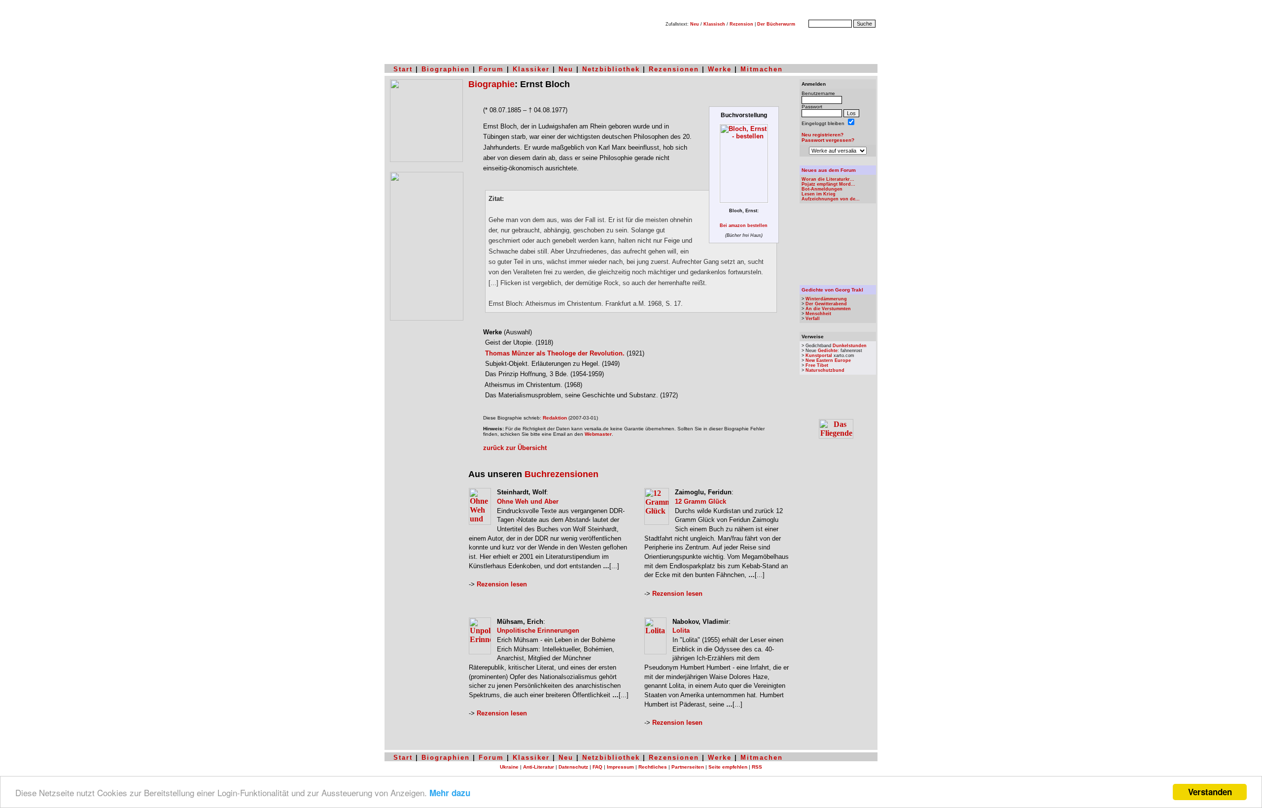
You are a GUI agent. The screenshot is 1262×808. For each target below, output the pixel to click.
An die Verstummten (828, 308)
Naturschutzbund (825, 370)
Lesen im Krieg (819, 194)
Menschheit (818, 313)
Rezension (741, 24)
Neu (694, 24)
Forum (491, 69)
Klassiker (531, 69)
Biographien (445, 69)
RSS (757, 767)
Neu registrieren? (822, 134)
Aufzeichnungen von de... (831, 198)
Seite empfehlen (727, 767)
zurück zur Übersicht (515, 448)
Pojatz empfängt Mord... (828, 184)
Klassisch (714, 24)
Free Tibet (817, 365)
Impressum (620, 767)
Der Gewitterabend (826, 303)
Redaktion (555, 417)
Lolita (681, 630)
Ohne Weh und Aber (528, 501)
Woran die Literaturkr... (828, 179)
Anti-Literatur (538, 767)
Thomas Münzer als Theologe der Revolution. (555, 353)
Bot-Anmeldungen (822, 189)
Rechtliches (652, 767)
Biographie (491, 84)
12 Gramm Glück (700, 501)
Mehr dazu (449, 793)
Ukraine (509, 767)
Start (403, 69)
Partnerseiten (687, 767)
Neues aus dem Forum (829, 170)
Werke (720, 69)
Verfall (813, 318)
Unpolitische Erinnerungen (538, 630)
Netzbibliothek (611, 69)
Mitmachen (761, 69)
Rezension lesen (502, 584)
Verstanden (1210, 792)
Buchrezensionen (561, 474)
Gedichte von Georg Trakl (832, 289)
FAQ (597, 767)
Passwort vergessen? (828, 140)
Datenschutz (573, 767)
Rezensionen (674, 69)
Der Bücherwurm (776, 24)
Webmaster (598, 434)
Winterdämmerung (826, 298)
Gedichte (828, 350)
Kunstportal (819, 355)
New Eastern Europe (828, 360)
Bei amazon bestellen (744, 225)
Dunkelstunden (850, 345)
